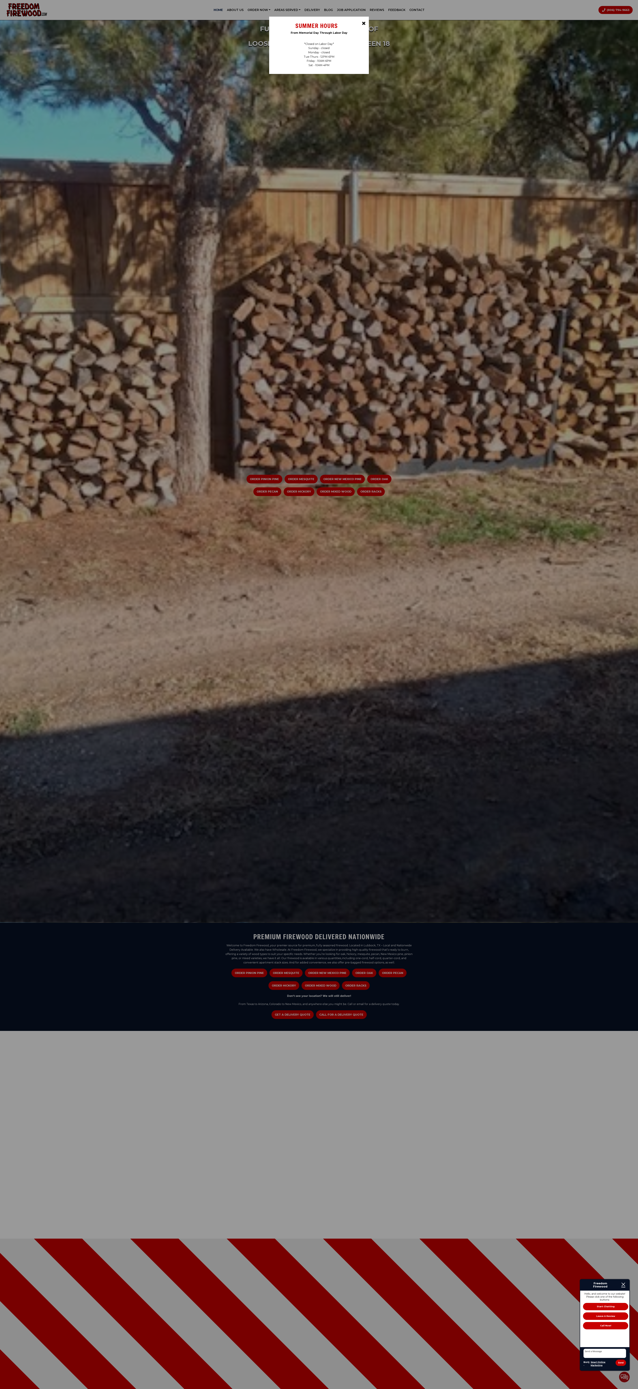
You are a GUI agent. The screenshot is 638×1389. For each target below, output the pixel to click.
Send (621, 1362)
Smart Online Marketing (598, 1364)
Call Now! (605, 1325)
